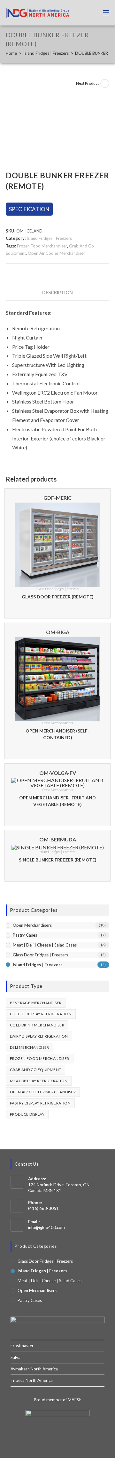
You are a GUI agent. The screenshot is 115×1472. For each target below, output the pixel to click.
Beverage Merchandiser (35, 1002)
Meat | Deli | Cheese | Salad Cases (45, 944)
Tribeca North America (32, 1380)
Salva (15, 1357)
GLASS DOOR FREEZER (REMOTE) (58, 596)
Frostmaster (22, 1345)
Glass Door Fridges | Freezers (57, 588)
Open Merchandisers (57, 722)
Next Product (87, 83)
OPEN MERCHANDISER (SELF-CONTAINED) (57, 734)
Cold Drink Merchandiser (37, 1025)
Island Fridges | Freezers (49, 238)
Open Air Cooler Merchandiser (56, 253)
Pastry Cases (25, 935)
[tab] (57, 292)
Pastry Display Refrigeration (40, 1103)
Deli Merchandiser (29, 1047)
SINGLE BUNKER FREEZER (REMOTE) (57, 859)
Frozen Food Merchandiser (42, 245)
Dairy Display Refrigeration (39, 1036)
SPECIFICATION (29, 209)
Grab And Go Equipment (35, 1069)
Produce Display (27, 1114)
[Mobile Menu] (103, 12)
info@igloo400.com (46, 1227)
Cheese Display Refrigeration (41, 1013)
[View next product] (104, 83)
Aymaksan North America (34, 1368)
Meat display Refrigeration (38, 1080)
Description (57, 292)
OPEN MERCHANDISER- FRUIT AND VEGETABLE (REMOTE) (57, 801)
